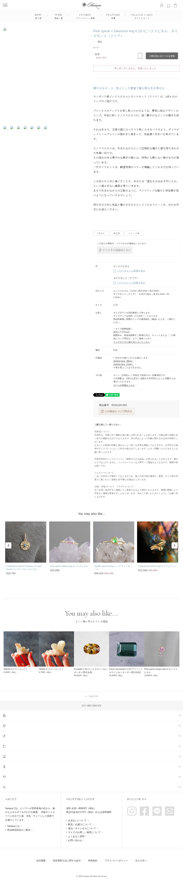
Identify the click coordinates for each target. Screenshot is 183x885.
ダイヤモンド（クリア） (126, 278)
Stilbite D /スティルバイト (51, 669)
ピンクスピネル (121, 266)
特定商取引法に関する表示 (67, 860)
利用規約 (92, 860)
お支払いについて (77, 820)
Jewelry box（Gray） (123, 364)
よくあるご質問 (76, 836)
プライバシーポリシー (116, 860)
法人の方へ (141, 860)
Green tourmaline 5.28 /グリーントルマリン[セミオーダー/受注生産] (126, 671)
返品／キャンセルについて (82, 828)
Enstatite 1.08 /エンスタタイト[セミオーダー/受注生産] (91, 671)
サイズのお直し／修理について (84, 832)
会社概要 (41, 860)
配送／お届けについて (79, 824)
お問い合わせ (75, 840)
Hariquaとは (13, 826)
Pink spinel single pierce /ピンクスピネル (161, 671)
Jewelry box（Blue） (123, 361)
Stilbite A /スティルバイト (16, 669)
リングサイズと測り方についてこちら (131, 342)
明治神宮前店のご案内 (18, 830)
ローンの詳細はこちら (124, 385)
